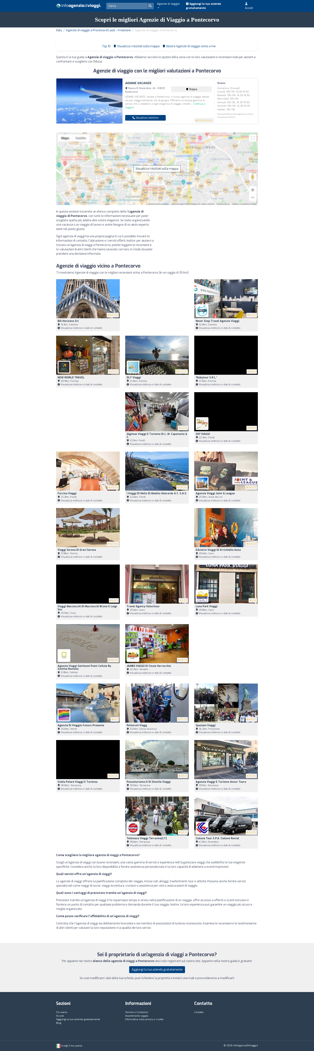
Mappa (192, 89)
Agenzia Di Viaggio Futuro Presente (81, 725)
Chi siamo (61, 1012)
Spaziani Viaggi (206, 725)
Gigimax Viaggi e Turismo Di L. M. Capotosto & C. (157, 435)
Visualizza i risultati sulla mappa (157, 169)
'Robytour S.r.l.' (206, 377)
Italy (59, 30)
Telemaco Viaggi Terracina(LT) (147, 838)
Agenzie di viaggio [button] (168, 4)
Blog (58, 1022)
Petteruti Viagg (137, 725)
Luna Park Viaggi (207, 606)
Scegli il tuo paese (71, 1045)
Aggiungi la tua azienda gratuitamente (203, 6)
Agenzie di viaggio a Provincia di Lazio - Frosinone (98, 30)
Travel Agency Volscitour (143, 606)
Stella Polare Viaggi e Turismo (78, 782)
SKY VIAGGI (203, 434)
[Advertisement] (209, 234)
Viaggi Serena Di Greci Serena (77, 550)
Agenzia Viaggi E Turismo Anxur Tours (221, 782)
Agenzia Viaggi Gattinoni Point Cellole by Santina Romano (84, 667)
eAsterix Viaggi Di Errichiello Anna (218, 550)
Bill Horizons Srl (68, 321)
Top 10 (105, 46)
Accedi (249, 8)
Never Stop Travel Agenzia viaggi (217, 321)
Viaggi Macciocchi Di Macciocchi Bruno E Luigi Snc (87, 608)
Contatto (199, 1012)
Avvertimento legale (136, 1015)
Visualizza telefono (146, 118)
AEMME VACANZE (138, 83)
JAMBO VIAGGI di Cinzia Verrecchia (149, 666)
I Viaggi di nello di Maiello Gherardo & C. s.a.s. (157, 493)
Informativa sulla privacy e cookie (144, 1019)
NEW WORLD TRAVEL (71, 377)
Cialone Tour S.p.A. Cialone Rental (217, 838)
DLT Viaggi (134, 377)
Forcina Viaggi (67, 493)
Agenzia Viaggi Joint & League (215, 493)
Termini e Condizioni (136, 1012)
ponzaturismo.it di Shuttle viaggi (149, 782)
